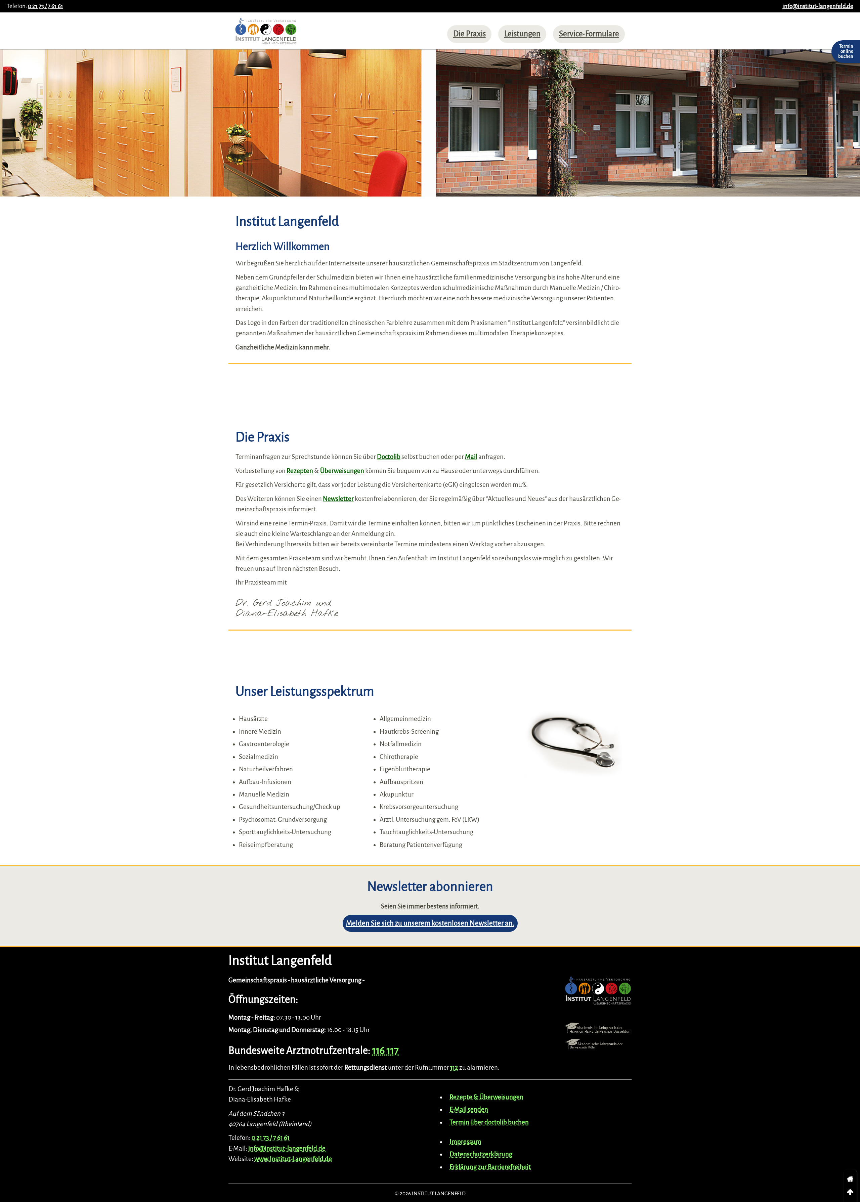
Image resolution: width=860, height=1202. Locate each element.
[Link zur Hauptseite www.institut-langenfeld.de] (598, 992)
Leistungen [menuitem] (522, 34)
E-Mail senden (468, 1109)
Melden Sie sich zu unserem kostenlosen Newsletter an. (430, 923)
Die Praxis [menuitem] (469, 34)
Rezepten (300, 470)
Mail (471, 456)
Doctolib (388, 456)
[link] (850, 1179)
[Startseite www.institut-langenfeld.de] (266, 33)
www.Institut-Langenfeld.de (293, 1158)
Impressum (465, 1141)
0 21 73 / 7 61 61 (45, 6)
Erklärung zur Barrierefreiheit (490, 1166)
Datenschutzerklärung (480, 1154)
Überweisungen (342, 470)
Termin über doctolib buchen (489, 1122)
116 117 (385, 1050)
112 (454, 1067)
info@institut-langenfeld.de (817, 6)
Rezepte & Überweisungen (486, 1097)
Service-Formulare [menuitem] (589, 34)
